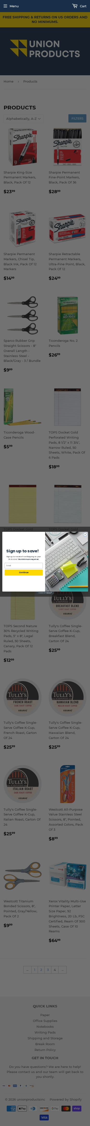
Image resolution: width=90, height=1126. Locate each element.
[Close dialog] (85, 535)
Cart (82, 6)
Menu (14, 6)
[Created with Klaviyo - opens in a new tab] (45, 593)
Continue (23, 572)
